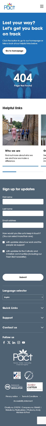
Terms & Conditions (30, 396)
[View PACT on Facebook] (4, 342)
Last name (7, 209)
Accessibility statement (23, 401)
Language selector (15, 290)
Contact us (10, 327)
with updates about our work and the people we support (23, 243)
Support (8, 317)
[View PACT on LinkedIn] (13, 342)
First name (7, 197)
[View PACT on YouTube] (23, 342)
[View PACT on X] (8, 342)
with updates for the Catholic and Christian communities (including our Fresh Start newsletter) (24, 254)
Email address (9, 220)
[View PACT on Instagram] (18, 342)
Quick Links (10, 307)
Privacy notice (12, 396)
